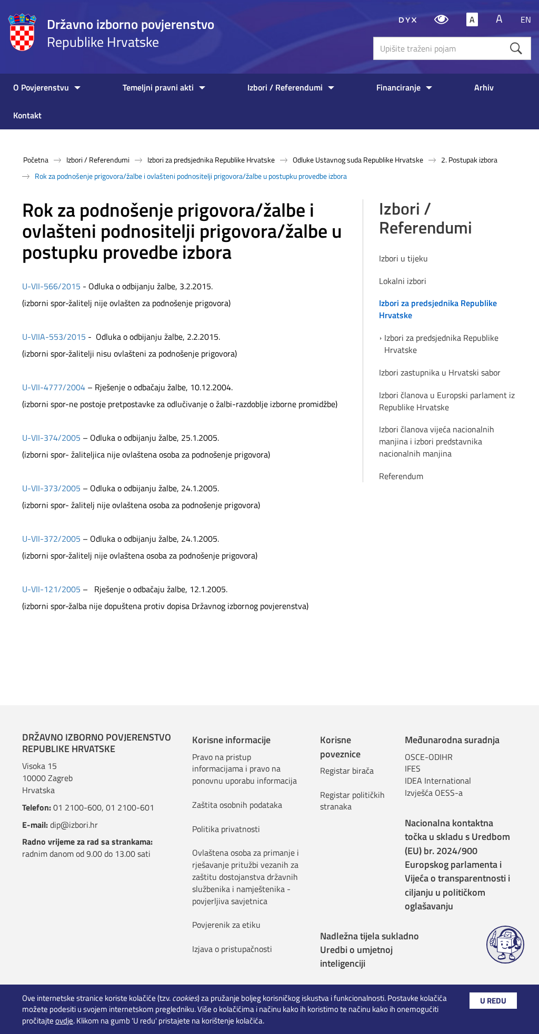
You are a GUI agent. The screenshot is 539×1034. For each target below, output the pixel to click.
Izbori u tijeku (403, 258)
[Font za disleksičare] (407, 19)
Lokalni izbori (402, 281)
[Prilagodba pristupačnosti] (441, 19)
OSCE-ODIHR (429, 757)
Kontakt (27, 115)
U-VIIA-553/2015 (54, 336)
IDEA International (438, 780)
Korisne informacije (231, 740)
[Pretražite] (516, 48)
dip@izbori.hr (74, 824)
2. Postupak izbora (469, 159)
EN (526, 19)
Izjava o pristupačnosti (232, 948)
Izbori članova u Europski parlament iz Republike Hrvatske (447, 401)
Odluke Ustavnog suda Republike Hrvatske (358, 159)
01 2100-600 (77, 807)
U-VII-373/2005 (51, 488)
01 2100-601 (130, 807)
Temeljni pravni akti (158, 87)
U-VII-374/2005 (51, 437)
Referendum (401, 476)
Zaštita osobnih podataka (237, 804)
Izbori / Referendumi (285, 87)
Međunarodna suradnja (452, 740)
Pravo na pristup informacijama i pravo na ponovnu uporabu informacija (244, 769)
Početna (35, 159)
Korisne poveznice (340, 747)
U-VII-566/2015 (51, 286)
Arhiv (484, 87)
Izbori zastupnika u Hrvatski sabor (440, 373)
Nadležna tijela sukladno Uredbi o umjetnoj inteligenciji (369, 950)
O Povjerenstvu (41, 87)
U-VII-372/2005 (52, 538)
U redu (493, 1001)
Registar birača (347, 770)
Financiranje (398, 87)
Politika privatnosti (226, 829)
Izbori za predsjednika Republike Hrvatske (211, 159)
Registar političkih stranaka (352, 800)
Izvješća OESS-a (434, 792)
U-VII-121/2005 (51, 589)
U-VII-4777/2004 (53, 387)
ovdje (64, 1021)
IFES (413, 768)
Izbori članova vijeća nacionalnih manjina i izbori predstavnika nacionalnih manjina (436, 441)
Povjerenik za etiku (226, 924)
